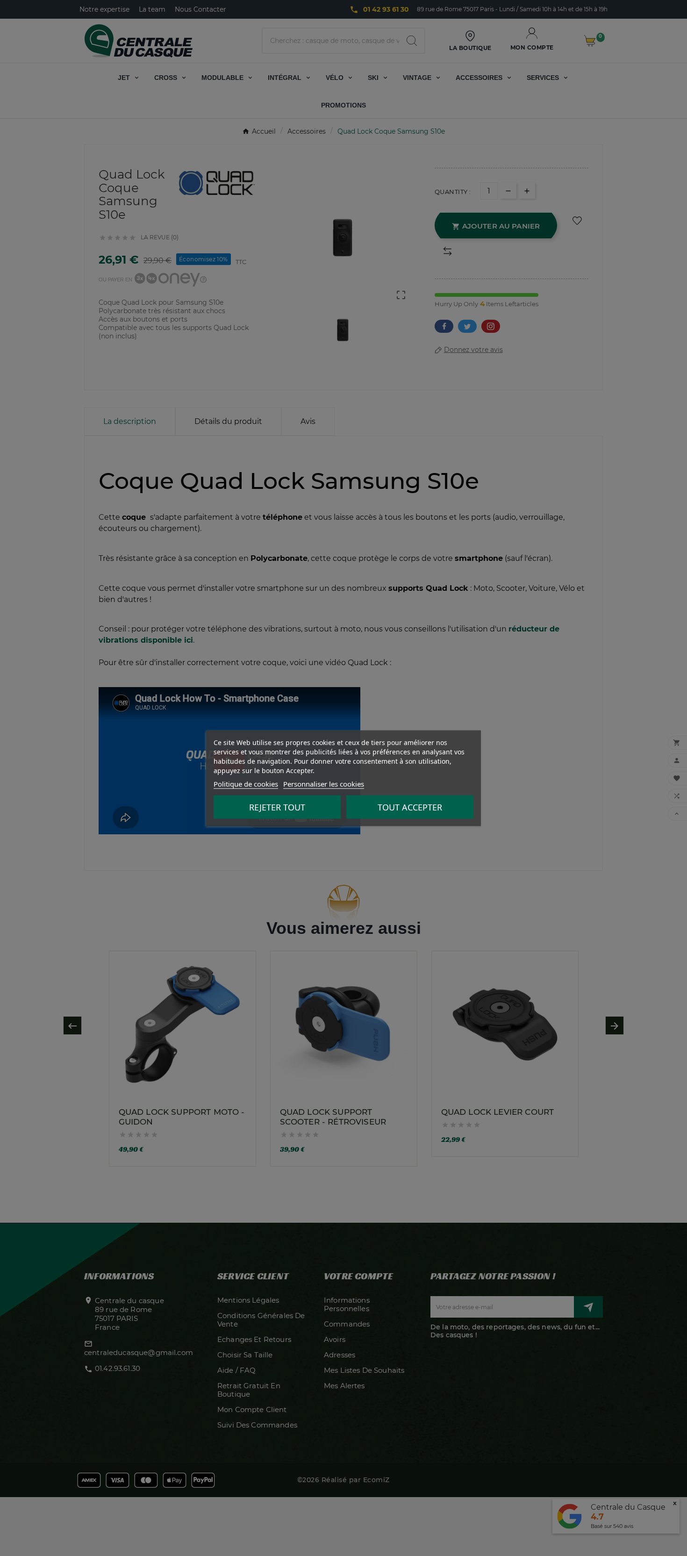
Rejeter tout (277, 806)
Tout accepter (410, 806)
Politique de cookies (246, 783)
